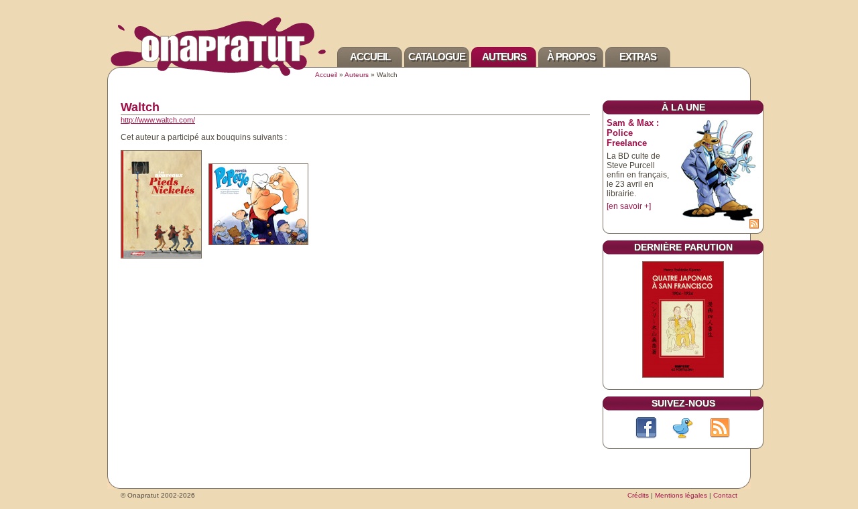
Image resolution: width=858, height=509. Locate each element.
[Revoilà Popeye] (258, 207)
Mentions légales (681, 495)
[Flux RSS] (720, 428)
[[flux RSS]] (754, 224)
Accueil (370, 56)
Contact (725, 495)
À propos (571, 56)
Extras (637, 56)
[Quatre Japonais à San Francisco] (683, 378)
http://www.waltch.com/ (158, 120)
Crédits (638, 495)
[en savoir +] (629, 206)
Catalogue (436, 56)
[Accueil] (218, 73)
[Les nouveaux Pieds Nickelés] (161, 207)
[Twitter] (683, 428)
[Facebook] (646, 428)
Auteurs (504, 56)
